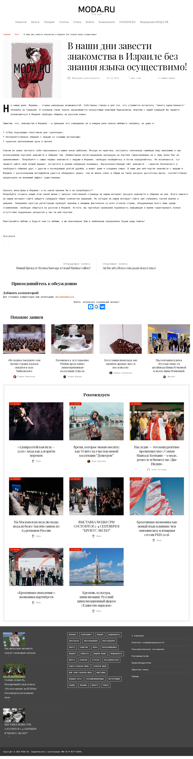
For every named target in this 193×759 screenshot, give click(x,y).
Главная (6, 34)
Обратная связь (140, 669)
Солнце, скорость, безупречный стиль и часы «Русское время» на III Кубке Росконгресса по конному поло (21, 688)
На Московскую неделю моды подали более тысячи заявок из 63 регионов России (36, 526)
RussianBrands (109, 647)
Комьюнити (107, 22)
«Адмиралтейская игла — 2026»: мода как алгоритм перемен (36, 451)
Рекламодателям (140, 656)
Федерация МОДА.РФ (154, 22)
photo (72, 647)
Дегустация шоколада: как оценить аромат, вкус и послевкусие (120, 363)
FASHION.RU (127, 22)
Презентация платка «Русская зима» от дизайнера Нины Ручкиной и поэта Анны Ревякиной (169, 365)
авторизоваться (64, 296)
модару (100, 635)
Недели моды (99, 654)
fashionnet (86, 635)
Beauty (95, 685)
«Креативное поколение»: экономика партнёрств (36, 594)
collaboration (111, 660)
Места (72, 660)
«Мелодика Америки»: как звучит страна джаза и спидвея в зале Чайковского (24, 365)
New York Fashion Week (80, 673)
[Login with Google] (96, 306)
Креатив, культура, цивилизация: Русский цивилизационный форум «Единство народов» (96, 598)
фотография (114, 679)
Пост (17, 34)
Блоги (35, 22)
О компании (138, 635)
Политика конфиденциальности (148, 642)
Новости (21, 22)
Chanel (72, 685)
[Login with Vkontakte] (102, 306)
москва (83, 685)
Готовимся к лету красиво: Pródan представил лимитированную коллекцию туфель (72, 365)
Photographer (91, 641)
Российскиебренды (95, 679)
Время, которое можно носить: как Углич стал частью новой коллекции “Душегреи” (96, 451)
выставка (101, 673)
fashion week (99, 666)
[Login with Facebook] (90, 306)
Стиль (77, 22)
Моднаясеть (116, 654)
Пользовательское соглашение (148, 649)
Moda (95, 647)
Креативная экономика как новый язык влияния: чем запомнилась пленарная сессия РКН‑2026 (157, 528)
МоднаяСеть (114, 635)
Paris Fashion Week (79, 666)
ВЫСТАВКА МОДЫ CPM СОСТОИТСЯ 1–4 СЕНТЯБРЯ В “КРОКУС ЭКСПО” (96, 526)
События (84, 647)
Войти (90, 22)
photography (109, 641)
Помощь (135, 676)
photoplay (74, 641)
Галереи (49, 22)
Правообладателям (141, 662)
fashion (83, 660)
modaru (72, 635)
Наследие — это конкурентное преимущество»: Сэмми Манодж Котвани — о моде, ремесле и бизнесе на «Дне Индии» (156, 455)
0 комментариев (166, 78)
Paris (106, 685)
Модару (72, 654)
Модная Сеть (75, 679)
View (22, 339)
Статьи (64, 22)
